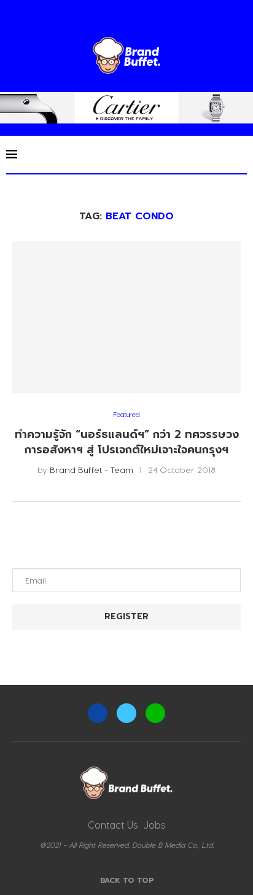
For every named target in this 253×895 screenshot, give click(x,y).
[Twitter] (126, 713)
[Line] (155, 713)
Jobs (154, 825)
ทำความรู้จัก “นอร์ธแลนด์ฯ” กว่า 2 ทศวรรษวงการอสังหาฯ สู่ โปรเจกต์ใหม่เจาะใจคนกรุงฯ (127, 442)
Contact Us (113, 825)
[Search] (241, 154)
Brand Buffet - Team (91, 469)
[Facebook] (97, 713)
